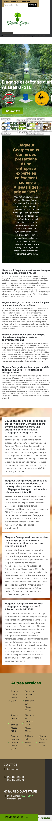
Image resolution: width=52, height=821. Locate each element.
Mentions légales (42, 818)
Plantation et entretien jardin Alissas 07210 (29, 723)
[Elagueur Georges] (18, 18)
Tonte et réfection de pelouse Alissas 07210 (15, 723)
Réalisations (12, 111)
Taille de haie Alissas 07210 (29, 741)
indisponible (8, 36)
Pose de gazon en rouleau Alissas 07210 (15, 742)
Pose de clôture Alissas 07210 (14, 696)
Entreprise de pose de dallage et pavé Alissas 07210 (29, 700)
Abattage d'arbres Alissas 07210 (43, 741)
